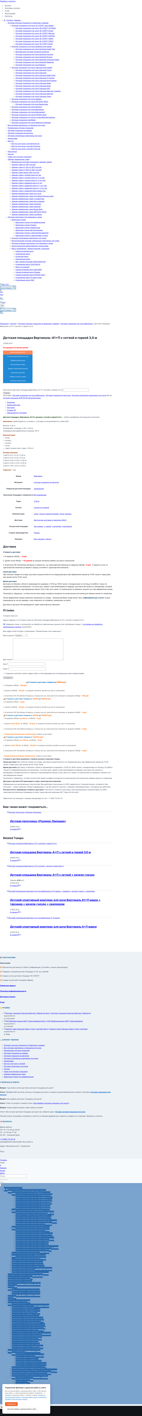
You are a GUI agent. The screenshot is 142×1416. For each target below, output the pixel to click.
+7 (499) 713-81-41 (7, 1139)
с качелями (56, 526)
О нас (7, 11)
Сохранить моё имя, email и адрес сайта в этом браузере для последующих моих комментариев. (45, 673)
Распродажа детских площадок (17, 1050)
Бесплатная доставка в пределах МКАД (50, 520)
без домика (38, 526)
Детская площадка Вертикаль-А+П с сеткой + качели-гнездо (52, 874)
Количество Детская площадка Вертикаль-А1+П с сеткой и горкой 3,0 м (32, 390)
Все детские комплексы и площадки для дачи (22, 1048)
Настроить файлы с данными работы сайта (21, 1409)
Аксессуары (9, 1061)
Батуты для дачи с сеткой (14, 1064)
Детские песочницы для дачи (16, 1066)
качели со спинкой (41, 508)
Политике (8, 1395)
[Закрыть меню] (0, 1184)
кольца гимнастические (49, 514)
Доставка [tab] (11, 408)
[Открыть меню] (2, 306)
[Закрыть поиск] (2, 1407)
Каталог (8, 5)
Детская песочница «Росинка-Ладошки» (38, 821)
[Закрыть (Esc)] (7, 1179)
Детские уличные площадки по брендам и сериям (24, 1045)
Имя (5, 664)
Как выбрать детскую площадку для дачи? (51, 1103)
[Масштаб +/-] (1, 1179)
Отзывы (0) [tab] (11, 410)
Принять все (11, 1404)
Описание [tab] (11, 402)
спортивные (67, 526)
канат (36, 514)
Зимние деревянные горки (15, 1074)
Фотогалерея (10, 13)
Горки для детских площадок (16, 1072)
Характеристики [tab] (13, 405)
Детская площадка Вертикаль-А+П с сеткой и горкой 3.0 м (50, 852)
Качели (7, 1069)
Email (6, 669)
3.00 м (36, 501)
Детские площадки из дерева (16, 1053)
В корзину (7, 393)
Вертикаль (38, 476)
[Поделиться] (5, 1179)
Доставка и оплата (12, 8)
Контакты (8, 16)
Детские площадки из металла (58, 395)
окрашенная (39, 489)
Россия (37, 533)
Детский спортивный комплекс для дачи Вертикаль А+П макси (53, 926)
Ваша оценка (9, 635)
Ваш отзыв (8, 660)
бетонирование (40, 495)
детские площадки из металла (46, 482)
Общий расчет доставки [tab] (17, 413)
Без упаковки (39, 539)
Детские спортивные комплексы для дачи (89, 395)
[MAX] (1, 295)
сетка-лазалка (65, 514)
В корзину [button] (14, 829)
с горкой (47, 526)
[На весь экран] (3, 1179)
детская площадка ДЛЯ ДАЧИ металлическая (22, 398)
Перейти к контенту (8, 1)
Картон (48, 539)
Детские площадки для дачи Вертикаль (28, 395)
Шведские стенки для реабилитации (19, 1077)
